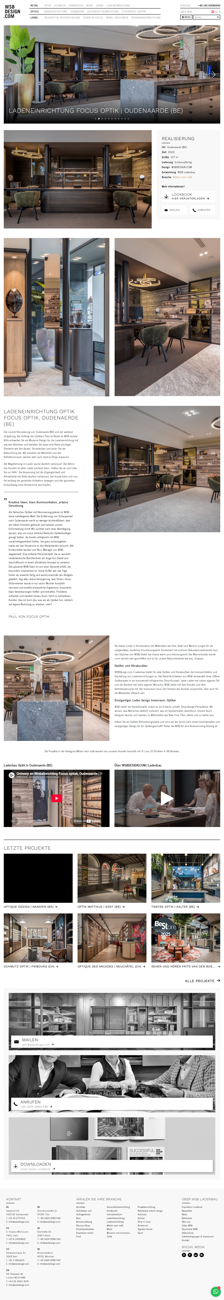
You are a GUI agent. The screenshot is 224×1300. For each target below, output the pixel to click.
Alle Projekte (200, 981)
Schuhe (141, 1218)
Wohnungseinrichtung (146, 17)
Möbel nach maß (117, 17)
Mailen (174, 209)
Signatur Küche (93, 17)
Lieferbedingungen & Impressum (198, 1236)
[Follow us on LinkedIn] (196, 1255)
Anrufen (203, 209)
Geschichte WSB (190, 1229)
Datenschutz (188, 1233)
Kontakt (185, 5)
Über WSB (186, 12)
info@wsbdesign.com (19, 1221)
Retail (34, 5)
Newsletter (187, 1210)
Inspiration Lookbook (192, 1207)
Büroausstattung (55, 11)
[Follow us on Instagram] (184, 1255)
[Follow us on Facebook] (190, 1255)
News (184, 1214)
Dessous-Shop (83, 1225)
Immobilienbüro (114, 1214)
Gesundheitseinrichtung (103, 11)
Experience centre (134, 11)
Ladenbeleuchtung (116, 1218)
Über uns (186, 1221)
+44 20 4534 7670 (19, 1281)
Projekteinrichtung (146, 1207)
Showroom (77, 11)
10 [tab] (125, 118)
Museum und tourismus (118, 1233)
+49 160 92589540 (209, 5)
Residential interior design (62, 17)
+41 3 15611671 (17, 1260)
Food (78, 1236)
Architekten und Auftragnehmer (84, 1212)
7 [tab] (115, 118)
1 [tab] (95, 118)
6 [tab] (112, 118)
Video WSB (187, 1225)
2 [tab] (99, 118)
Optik (47, 5)
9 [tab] (122, 118)
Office (35, 11)
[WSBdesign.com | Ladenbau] (12, 11)
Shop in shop (144, 1221)
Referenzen (187, 1218)
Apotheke (80, 1207)
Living (34, 17)
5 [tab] (109, 118)
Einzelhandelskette (85, 1229)
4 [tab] (105, 118)
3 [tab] (102, 118)
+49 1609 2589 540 (50, 1218)
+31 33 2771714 (17, 1218)
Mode (89, 5)
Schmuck (60, 5)
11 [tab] (128, 118)
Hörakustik (76, 5)
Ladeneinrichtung (118, 5)
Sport (100, 5)
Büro (78, 1218)
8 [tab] (118, 118)
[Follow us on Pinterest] (202, 1255)
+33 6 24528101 (17, 1239)
